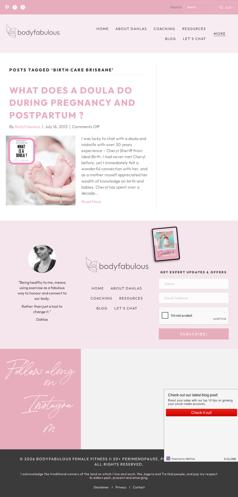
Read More (91, 201)
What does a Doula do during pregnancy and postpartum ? (72, 102)
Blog (170, 39)
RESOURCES (194, 29)
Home (102, 29)
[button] (226, 7)
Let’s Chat (194, 39)
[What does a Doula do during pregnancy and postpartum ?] (41, 170)
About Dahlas (131, 29)
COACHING (164, 29)
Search (176, 7)
